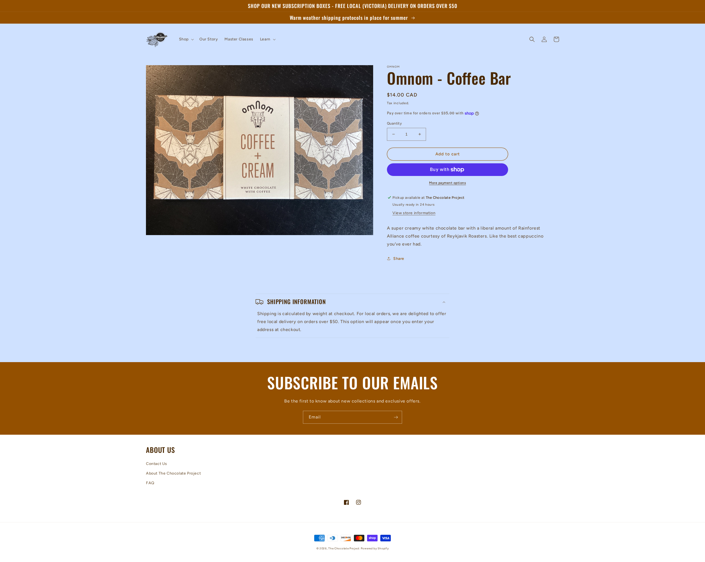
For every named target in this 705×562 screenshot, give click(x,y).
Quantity (394, 123)
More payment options (447, 183)
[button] (186, 39)
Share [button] (398, 258)
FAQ (150, 483)
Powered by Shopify (375, 548)
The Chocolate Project (344, 548)
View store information (413, 213)
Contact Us (156, 463)
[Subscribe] (396, 417)
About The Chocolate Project (173, 473)
